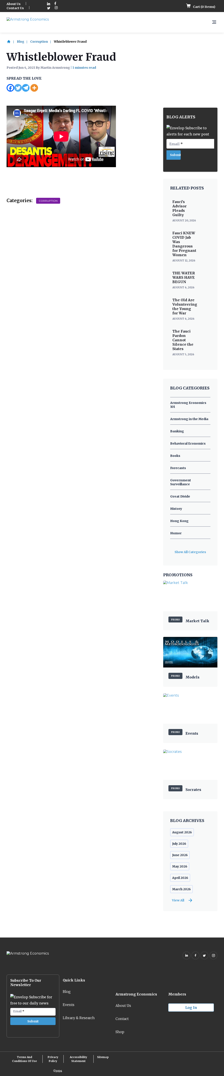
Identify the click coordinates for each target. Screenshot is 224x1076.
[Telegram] (26, 88)
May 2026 (179, 866)
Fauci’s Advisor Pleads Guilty (179, 208)
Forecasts (178, 468)
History (176, 509)
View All (178, 900)
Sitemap (103, 1057)
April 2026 (180, 878)
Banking (177, 431)
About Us (14, 4)
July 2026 (179, 844)
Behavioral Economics (188, 443)
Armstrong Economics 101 (188, 405)
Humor (176, 533)
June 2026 (180, 855)
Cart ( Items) (203, 7)
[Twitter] (18, 88)
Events (68, 1004)
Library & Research (79, 1018)
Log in (191, 1007)
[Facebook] (10, 88)
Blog (20, 42)
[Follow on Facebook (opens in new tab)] (55, 4)
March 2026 (181, 889)
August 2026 (182, 832)
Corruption (39, 42)
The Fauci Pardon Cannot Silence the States (182, 340)
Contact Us (15, 8)
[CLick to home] (11, 42)
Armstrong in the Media (189, 419)
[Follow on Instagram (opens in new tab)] (56, 8)
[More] (34, 88)
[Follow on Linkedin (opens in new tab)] (48, 4)
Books (175, 456)
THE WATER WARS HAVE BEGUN (183, 277)
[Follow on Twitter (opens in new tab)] (48, 8)
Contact (122, 1018)
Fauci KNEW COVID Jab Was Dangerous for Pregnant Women (184, 244)
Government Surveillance (180, 482)
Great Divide (180, 496)
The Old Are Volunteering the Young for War (184, 306)
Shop (120, 1032)
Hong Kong (179, 521)
